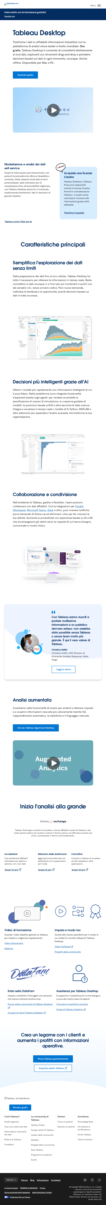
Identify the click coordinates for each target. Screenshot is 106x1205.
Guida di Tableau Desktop (69, 1009)
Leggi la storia (63, 669)
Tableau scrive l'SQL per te (18, 221)
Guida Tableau (84, 1134)
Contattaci (9, 1144)
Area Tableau (37, 1150)
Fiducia (24, 1180)
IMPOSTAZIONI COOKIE (42, 1192)
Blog (32, 1180)
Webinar (8, 948)
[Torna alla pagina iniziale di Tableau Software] (14, 3)
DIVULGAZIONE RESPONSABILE (17, 1192)
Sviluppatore (43, 1180)
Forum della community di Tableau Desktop (30, 1004)
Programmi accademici (41, 1155)
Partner (61, 1116)
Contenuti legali (11, 1188)
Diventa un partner (66, 1126)
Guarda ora (9, 16)
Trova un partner (65, 1121)
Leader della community (42, 1135)
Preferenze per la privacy (20, 1197)
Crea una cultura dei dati (15, 1126)
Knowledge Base (85, 1121)
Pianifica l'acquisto (74, 212)
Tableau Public (38, 1125)
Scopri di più (11, 869)
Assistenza (83, 1116)
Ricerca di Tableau (12, 1139)
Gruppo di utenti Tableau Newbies (25, 1012)
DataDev (35, 1140)
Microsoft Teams (36, 510)
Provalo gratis (20, 1107)
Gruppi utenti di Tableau (42, 1130)
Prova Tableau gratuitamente (53, 1058)
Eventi (34, 1160)
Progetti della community (68, 951)
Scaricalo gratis (25, 74)
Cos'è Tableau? (12, 1116)
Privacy (42, 1188)
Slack (50, 510)
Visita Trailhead (62, 946)
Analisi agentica (11, 1121)
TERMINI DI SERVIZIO (29, 1188)
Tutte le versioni (85, 1139)
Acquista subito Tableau (51, 1068)
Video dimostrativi (13, 943)
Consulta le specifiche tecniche (72, 1004)
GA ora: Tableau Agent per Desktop (36, 727)
